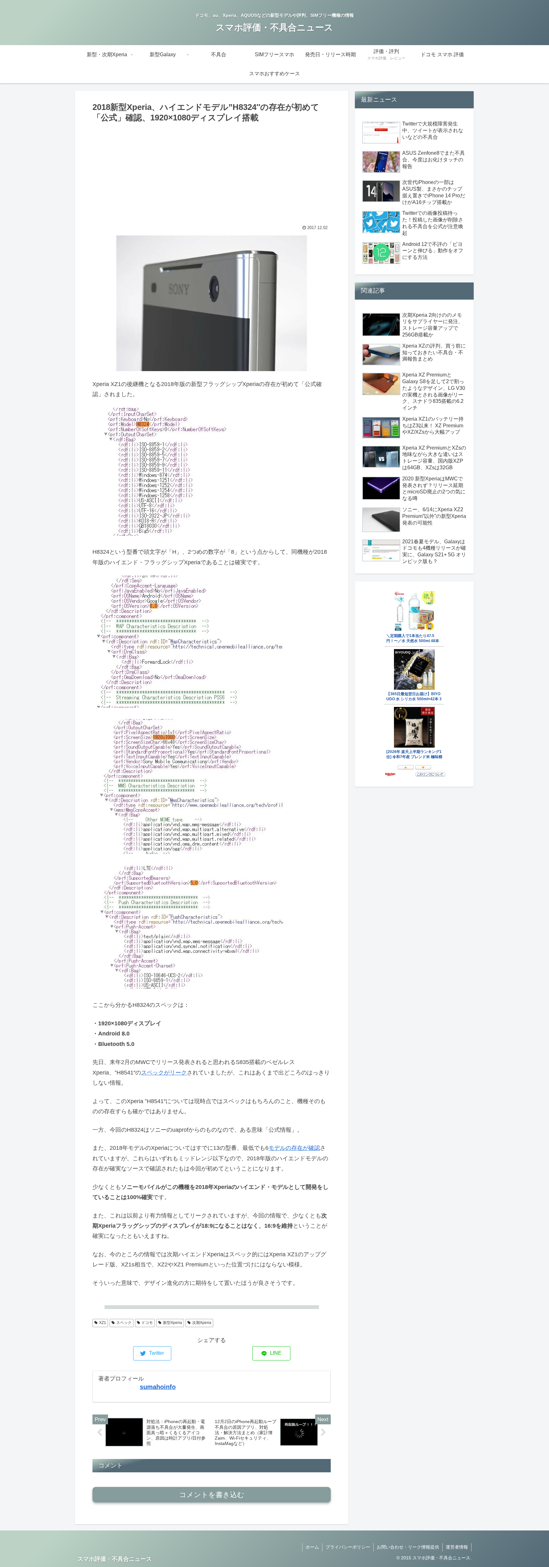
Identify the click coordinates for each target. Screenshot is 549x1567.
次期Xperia (201, 1322)
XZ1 (102, 1322)
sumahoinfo (158, 1386)
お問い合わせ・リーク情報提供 (408, 1547)
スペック (124, 1322)
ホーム (312, 1547)
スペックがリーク (164, 1072)
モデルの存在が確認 (294, 1148)
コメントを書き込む (211, 1495)
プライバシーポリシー (348, 1547)
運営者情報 (457, 1547)
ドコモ (147, 1322)
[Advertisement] (211, 172)
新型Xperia (172, 1322)
